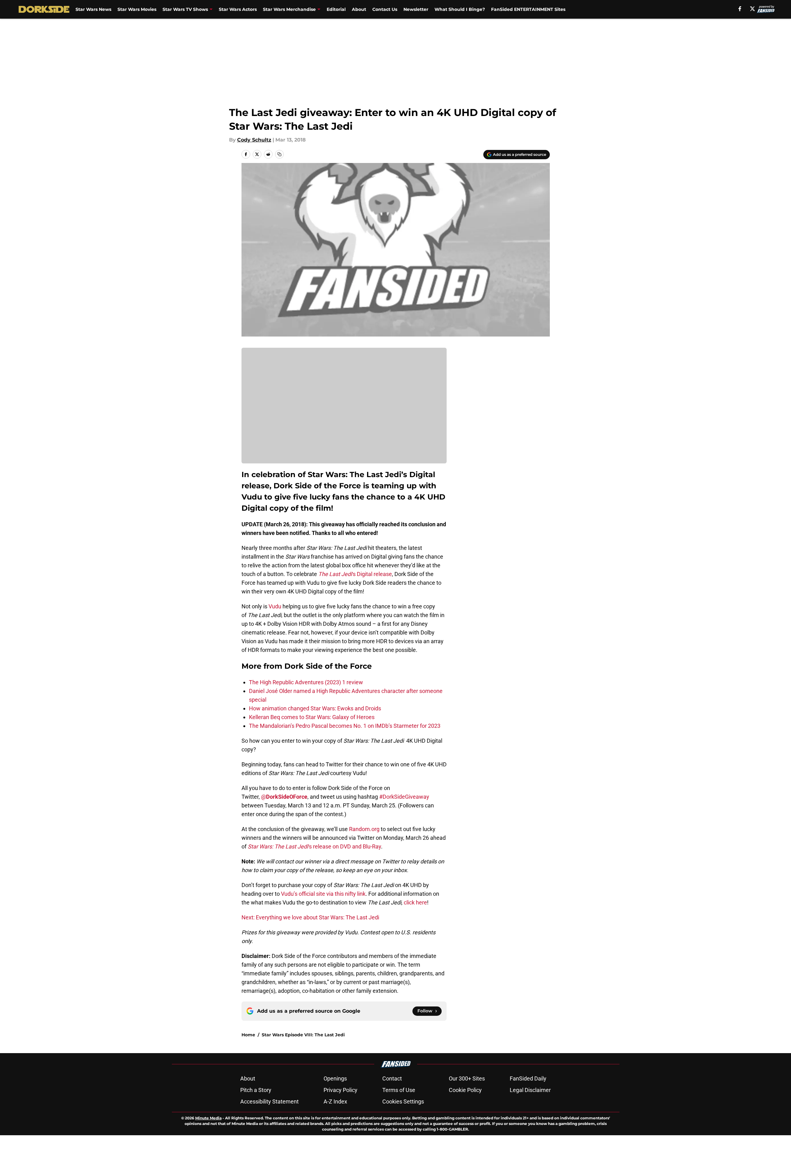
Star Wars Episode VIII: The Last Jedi (303, 1035)
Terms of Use (398, 1090)
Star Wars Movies (136, 9)
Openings (335, 1078)
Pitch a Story (255, 1090)
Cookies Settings (403, 1101)
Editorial (336, 9)
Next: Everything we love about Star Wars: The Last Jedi (310, 917)
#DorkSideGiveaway (404, 796)
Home (248, 1035)
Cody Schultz (254, 140)
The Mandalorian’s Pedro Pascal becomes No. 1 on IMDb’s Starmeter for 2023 (344, 726)
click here (415, 902)
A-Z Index (335, 1101)
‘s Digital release (372, 574)
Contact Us (384, 9)
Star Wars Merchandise (289, 9)
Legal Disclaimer (530, 1090)
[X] (752, 8)
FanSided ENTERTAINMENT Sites (528, 9)
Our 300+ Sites (467, 1078)
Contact (392, 1078)
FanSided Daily (528, 1078)
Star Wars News (93, 9)
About (359, 9)
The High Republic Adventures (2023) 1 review (306, 682)
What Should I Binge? (460, 9)
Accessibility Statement (269, 1101)
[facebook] (739, 8)
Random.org (364, 829)
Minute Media (208, 1118)
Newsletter (415, 9)
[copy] (279, 154)
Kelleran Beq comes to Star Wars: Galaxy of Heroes (312, 717)
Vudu (275, 606)
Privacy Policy (340, 1090)
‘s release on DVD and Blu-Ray (314, 846)
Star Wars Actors (238, 9)
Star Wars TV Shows (185, 9)
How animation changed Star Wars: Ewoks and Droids (315, 708)
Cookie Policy (465, 1090)
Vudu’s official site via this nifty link (323, 893)
